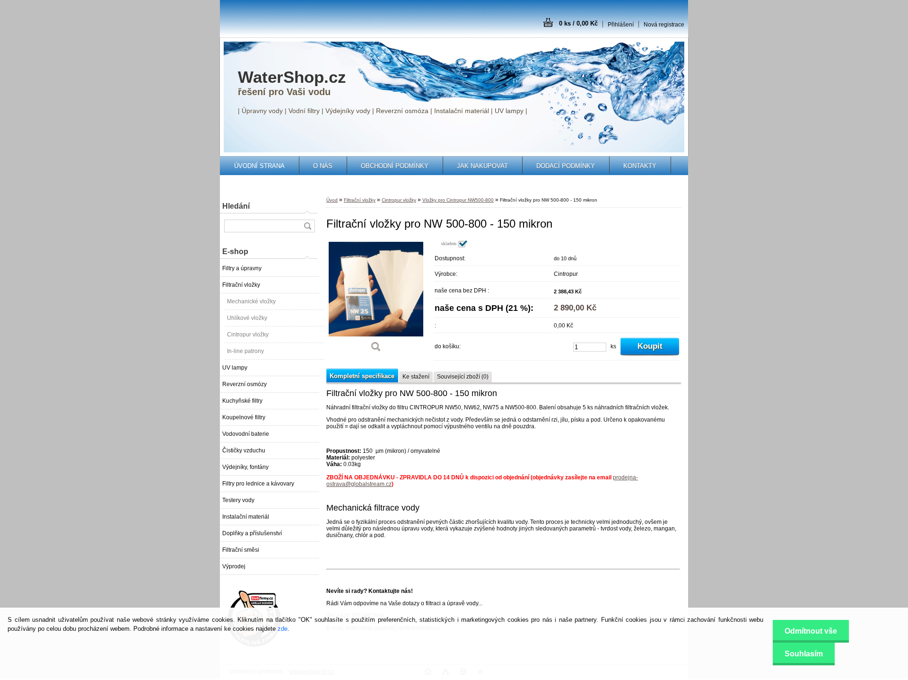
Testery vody (238, 500)
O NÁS (322, 165)
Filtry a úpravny (242, 268)
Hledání (236, 206)
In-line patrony (245, 351)
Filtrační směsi (240, 550)
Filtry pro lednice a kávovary (258, 483)
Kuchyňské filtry (242, 400)
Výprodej (233, 566)
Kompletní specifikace (362, 376)
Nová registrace (664, 24)
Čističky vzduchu (243, 450)
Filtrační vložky (241, 285)
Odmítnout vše (811, 631)
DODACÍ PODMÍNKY (565, 165)
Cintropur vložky (248, 334)
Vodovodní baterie (245, 434)
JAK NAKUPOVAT (482, 165)
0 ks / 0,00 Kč (578, 23)
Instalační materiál (245, 516)
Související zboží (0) (463, 376)
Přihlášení (621, 24)
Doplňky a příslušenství (252, 533)
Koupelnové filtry (243, 417)
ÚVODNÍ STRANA (259, 165)
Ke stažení (415, 376)
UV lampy (234, 367)
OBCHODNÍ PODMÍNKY (394, 165)
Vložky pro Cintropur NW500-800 (458, 200)
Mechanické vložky (251, 301)
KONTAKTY (639, 165)
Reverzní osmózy (244, 384)
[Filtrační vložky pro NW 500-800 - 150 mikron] (376, 299)
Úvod (332, 200)
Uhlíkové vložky (247, 318)
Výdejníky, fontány (245, 467)
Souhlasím (804, 654)
